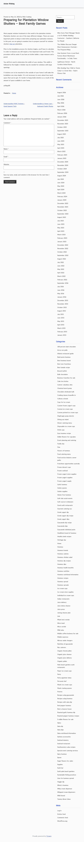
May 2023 (60, 228)
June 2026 (60, 99)
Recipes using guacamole (65, 695)
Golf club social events (64, 498)
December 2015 (62, 300)
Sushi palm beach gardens (65, 771)
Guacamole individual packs (66, 529)
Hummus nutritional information (67, 574)
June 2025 (60, 141)
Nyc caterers (61, 647)
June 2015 (60, 318)
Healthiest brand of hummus (66, 533)
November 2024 (62, 165)
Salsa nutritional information (66, 733)
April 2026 (60, 106)
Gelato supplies (62, 491)
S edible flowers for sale (65, 719)
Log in (59, 810)
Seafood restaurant (63, 743)
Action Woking (9, 4)
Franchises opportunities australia (68, 464)
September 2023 (62, 214)
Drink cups (60, 430)
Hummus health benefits (65, 568)
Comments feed (62, 817)
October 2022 (62, 252)
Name (6, 149)
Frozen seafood (62, 470)
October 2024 (62, 169)
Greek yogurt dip (63, 512)
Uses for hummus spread (65, 778)
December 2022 (62, 245)
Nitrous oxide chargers (64, 640)
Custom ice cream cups (65, 409)
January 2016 (61, 297)
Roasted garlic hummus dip (66, 712)
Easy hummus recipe (64, 433)
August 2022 (61, 259)
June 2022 (60, 266)
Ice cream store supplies (65, 592)
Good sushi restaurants (65, 505)
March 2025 (61, 151)
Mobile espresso (62, 637)
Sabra (59, 723)
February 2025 (62, 155)
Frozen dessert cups (64, 467)
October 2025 (62, 127)
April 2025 (60, 148)
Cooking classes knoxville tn (66, 395)
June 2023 (60, 224)
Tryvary (48, 836)
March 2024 (61, 193)
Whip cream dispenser (64, 789)
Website (6, 164)
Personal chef (61, 681)
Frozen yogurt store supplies (66, 474)
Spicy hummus (62, 754)
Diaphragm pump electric (65, 416)
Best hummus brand (64, 360)
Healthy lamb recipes (64, 536)
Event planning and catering (66, 440)
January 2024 (61, 200)
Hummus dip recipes (64, 561)
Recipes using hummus (64, 698)
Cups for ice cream (63, 402)
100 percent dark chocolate (66, 347)
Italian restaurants (63, 599)
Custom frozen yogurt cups (66, 405)
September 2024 (62, 172)
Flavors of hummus (63, 451)
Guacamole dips (62, 526)
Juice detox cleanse (63, 606)
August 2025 (61, 134)
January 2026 (61, 117)
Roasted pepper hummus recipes (68, 716)
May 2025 (60, 144)
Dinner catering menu (64, 423)
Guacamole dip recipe (64, 522)
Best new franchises (64, 364)
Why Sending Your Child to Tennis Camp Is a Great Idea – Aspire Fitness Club (68, 70)
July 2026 (60, 96)
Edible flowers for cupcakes (66, 437)
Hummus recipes (62, 578)
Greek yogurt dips (63, 519)
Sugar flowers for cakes (65, 761)
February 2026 (62, 113)
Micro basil (61, 623)
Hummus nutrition (63, 571)
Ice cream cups (62, 588)
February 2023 (62, 238)
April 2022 (60, 273)
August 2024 (61, 176)
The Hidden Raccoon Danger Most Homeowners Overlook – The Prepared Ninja (67, 46)
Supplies (60, 764)
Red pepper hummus (64, 705)
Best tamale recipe (63, 367)
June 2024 (60, 182)
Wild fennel (61, 795)
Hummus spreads (63, 585)
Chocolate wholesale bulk (65, 392)
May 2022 (60, 269)
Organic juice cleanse (64, 654)
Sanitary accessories (64, 737)
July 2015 (60, 314)
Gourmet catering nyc (64, 509)
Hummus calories (63, 554)
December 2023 (62, 203)
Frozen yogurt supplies (64, 477)
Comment (7, 123)
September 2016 (62, 283)
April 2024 (60, 189)
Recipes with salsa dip (64, 702)
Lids (58, 616)
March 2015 (61, 328)
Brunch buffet (62, 371)
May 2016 (60, 293)
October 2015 (62, 307)
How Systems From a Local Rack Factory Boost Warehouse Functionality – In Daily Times (68, 55)
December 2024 (62, 162)
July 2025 (60, 137)
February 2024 (62, 196)
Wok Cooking (26, 17)
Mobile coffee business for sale (67, 633)
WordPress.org (62, 821)
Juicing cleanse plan (63, 613)
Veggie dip (60, 782)
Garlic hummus (62, 484)
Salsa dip (60, 726)
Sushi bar (60, 768)
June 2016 (60, 290)
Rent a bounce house (64, 709)
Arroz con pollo (62, 350)
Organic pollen (62, 661)
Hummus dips (61, 564)
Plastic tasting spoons (64, 688)
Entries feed (61, 814)
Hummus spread (62, 581)
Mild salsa (60, 630)
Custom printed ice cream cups (67, 412)
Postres (59, 691)
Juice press (61, 609)
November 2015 (62, 304)
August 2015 (61, 311)
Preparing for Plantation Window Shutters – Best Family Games (26, 21)
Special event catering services (67, 750)
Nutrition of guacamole (65, 644)
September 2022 (62, 255)
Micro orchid (61, 626)
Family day (60, 444)
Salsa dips (60, 730)
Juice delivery (61, 602)
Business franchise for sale (66, 378)
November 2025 (62, 124)
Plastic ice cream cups (64, 685)
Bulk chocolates (62, 374)
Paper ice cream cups (64, 671)
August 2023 (61, 217)
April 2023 (60, 231)
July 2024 (60, 179)
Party (59, 674)
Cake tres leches (62, 381)
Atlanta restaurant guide (65, 353)
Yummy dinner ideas (64, 799)
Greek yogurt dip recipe (65, 516)
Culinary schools (62, 398)
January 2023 (61, 241)
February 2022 (62, 280)
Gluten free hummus (64, 495)
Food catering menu (64, 454)
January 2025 (61, 158)
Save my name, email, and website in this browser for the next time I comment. (26, 176)
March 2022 (61, 276)
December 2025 (62, 120)
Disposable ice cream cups (66, 426)
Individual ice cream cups (65, 595)
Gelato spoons (62, 488)
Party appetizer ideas (64, 678)
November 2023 (62, 207)
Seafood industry (62, 740)
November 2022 (62, 248)
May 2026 (60, 103)
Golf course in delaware (65, 502)
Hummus (60, 547)
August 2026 (61, 92)
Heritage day (61, 540)
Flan (58, 447)
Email (6, 156)
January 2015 (61, 335)
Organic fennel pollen (64, 651)
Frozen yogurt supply (64, 481)
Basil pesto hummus (63, 357)
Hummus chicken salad (64, 557)
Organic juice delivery (64, 658)
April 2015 (60, 325)
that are (12, 44)
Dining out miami (62, 419)
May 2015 (60, 321)
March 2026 (61, 110)
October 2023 (62, 210)
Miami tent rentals (63, 619)
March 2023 (61, 234)
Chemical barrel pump (64, 388)
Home (14, 93)
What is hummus (62, 785)
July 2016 (60, 286)
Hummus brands (62, 550)
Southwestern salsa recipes (66, 747)
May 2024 (60, 186)
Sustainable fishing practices (66, 775)
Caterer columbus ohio (64, 385)
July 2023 (60, 221)
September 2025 (62, 131)
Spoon (59, 757)
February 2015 (62, 331)
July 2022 (60, 262)
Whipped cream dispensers (66, 792)
